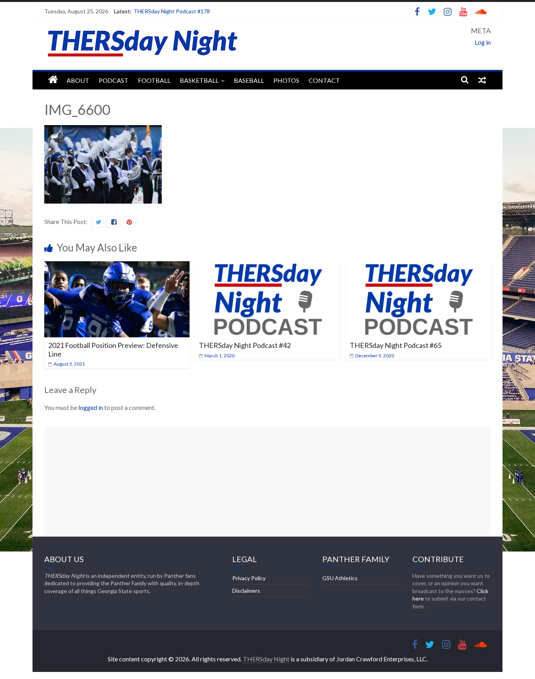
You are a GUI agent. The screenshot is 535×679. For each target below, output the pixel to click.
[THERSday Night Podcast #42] (267, 266)
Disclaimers (246, 590)
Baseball (249, 80)
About (78, 80)
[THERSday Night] (53, 79)
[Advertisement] (267, 481)
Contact (324, 80)
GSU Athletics (340, 578)
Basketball (199, 80)
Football (154, 80)
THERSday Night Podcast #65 (395, 345)
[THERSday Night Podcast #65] (418, 266)
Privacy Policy (249, 578)
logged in (90, 407)
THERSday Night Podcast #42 (245, 345)
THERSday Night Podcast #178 (172, 11)
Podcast (113, 80)
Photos (286, 80)
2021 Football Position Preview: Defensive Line (113, 349)
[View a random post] (482, 79)
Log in (483, 42)
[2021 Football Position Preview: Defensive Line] (117, 266)
